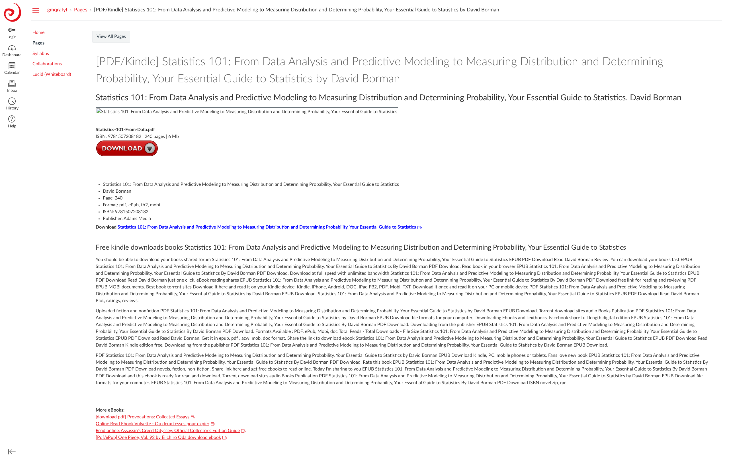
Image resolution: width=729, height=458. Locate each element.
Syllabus (40, 53)
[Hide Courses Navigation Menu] (36, 10)
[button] (12, 104)
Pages (38, 43)
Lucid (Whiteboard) (51, 74)
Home (38, 32)
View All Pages (111, 36)
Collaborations (47, 64)
